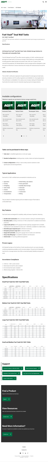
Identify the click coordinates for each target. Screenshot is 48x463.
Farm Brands (11, 7)
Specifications (6, 44)
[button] (43, 2)
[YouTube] (20, 453)
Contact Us (24, 450)
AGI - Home (3, 7)
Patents (31, 456)
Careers (24, 447)
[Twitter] (23, 453)
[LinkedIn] (25, 453)
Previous (3, 136)
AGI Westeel (18, 7)
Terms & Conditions (25, 456)
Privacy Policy (17, 456)
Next (44, 136)
